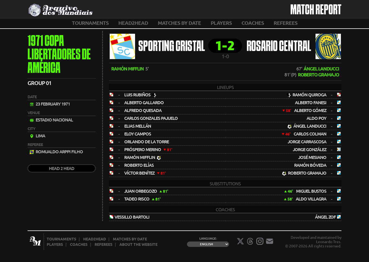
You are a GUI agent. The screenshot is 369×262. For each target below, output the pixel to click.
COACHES (252, 23)
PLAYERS (221, 23)
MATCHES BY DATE (179, 23)
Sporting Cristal (171, 47)
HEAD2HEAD (133, 23)
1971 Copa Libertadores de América (59, 55)
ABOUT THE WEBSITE (138, 244)
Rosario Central (279, 47)
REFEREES (285, 23)
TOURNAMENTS (90, 23)
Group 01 (39, 83)
